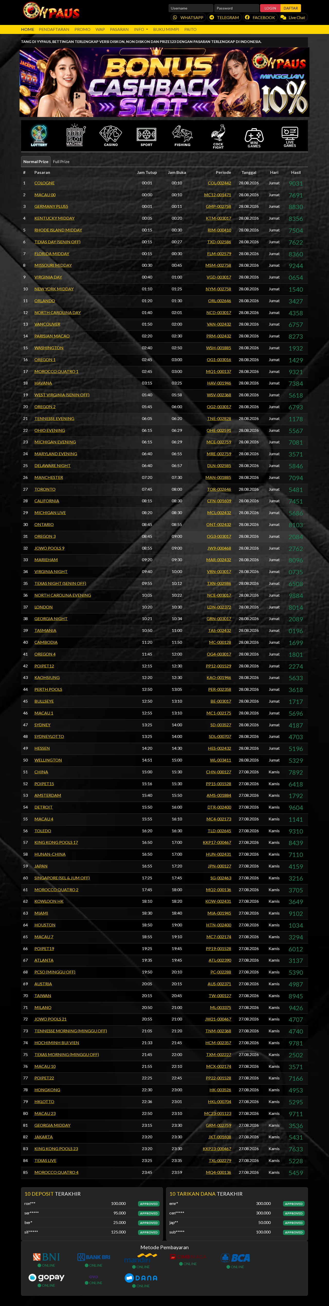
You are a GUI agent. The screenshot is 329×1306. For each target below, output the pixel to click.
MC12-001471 (217, 194)
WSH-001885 (218, 347)
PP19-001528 (218, 948)
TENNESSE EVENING (54, 418)
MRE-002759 (219, 453)
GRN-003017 (219, 618)
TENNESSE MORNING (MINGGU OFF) (70, 1030)
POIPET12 (44, 665)
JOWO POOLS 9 (49, 547)
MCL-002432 (219, 512)
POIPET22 (44, 1077)
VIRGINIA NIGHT (51, 571)
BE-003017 (221, 701)
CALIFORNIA (46, 500)
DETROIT (43, 806)
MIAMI (41, 912)
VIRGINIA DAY (48, 276)
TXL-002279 (220, 1160)
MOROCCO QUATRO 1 (56, 371)
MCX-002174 (218, 1066)
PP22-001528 (218, 1077)
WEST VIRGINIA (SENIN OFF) (61, 394)
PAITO (190, 29)
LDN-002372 (219, 606)
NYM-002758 (218, 288)
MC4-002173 (218, 818)
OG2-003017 (219, 406)
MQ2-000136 (218, 889)
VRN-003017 (219, 571)
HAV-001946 (219, 382)
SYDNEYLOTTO (49, 736)
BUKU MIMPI (166, 29)
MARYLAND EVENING (55, 453)
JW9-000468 (219, 547)
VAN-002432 (219, 323)
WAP (100, 29)
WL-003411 (220, 759)
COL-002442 (219, 182)
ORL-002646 (219, 300)
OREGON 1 (45, 359)
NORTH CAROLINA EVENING (62, 595)
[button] (39, 136)
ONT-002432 (218, 524)
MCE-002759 (218, 441)
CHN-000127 (218, 771)
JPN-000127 (219, 865)
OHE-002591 (219, 430)
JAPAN (41, 865)
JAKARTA (43, 1136)
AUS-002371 (219, 983)
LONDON (43, 606)
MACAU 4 (43, 818)
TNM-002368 (218, 1030)
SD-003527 (221, 724)
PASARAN (119, 29)
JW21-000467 (218, 1018)
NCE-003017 (219, 595)
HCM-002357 (218, 1042)
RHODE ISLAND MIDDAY (58, 229)
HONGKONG (47, 1089)
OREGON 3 (45, 536)
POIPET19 (44, 948)
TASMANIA (45, 630)
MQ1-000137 (218, 371)
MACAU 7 (43, 936)
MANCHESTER (48, 477)
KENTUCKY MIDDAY (54, 218)
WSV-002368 (219, 394)
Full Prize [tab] (61, 161)
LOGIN (270, 8)
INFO (139, 29)
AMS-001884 (219, 795)
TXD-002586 (219, 241)
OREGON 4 (45, 653)
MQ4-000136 (218, 1172)
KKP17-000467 (217, 842)
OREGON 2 (45, 406)
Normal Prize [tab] (35, 161)
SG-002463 (221, 877)
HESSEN (42, 748)
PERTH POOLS (48, 689)
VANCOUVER (47, 323)
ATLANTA (43, 960)
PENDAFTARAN (54, 29)
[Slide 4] (178, 110)
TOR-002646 (219, 489)
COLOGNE (44, 182)
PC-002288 (221, 971)
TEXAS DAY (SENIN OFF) (57, 241)
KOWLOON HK (48, 901)
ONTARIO (44, 524)
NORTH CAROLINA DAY (57, 312)
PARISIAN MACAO (52, 335)
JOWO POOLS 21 (50, 1018)
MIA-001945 (219, 912)
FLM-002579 (219, 253)
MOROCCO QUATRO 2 (56, 889)
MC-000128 (220, 642)
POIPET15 (44, 783)
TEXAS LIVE (45, 1160)
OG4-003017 (219, 653)
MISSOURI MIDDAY (53, 265)
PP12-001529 (218, 665)
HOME (27, 29)
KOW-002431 (218, 901)
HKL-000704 (219, 1101)
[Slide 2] (160, 110)
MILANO (42, 1007)
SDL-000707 (220, 736)
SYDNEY (42, 724)
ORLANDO (44, 300)
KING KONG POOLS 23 (56, 1148)
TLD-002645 (219, 830)
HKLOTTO (44, 1101)
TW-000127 (220, 995)
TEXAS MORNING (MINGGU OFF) (66, 1054)
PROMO (82, 29)
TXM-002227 (218, 1054)
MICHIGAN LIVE (50, 512)
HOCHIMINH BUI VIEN (56, 1042)
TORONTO (45, 489)
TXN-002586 (219, 583)
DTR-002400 (219, 806)
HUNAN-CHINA (50, 854)
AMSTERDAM (47, 795)
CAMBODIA (46, 642)
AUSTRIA (43, 983)
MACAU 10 (45, 1066)
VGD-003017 (219, 276)
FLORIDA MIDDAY (51, 253)
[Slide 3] (169, 110)
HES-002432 (219, 748)
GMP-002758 (218, 206)
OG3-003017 (219, 536)
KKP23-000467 (217, 1148)
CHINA (41, 771)
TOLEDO (42, 830)
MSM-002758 (218, 265)
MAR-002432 (218, 559)
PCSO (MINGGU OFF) (54, 971)
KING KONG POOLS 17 (56, 842)
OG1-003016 (219, 359)
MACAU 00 (45, 194)
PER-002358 (219, 689)
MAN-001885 (218, 477)
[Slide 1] (150, 110)
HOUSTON (45, 924)
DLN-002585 (219, 465)
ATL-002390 (220, 960)
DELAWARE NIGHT (52, 465)
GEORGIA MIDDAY (52, 1125)
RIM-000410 (219, 229)
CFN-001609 (219, 500)
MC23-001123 (217, 1113)
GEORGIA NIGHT (51, 618)
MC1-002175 (218, 712)
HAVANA (43, 382)
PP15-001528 (218, 783)
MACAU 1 (43, 712)
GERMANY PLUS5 (51, 206)
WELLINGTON (48, 759)
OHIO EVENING (49, 430)
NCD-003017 (218, 312)
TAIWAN (42, 995)
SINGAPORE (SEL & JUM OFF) (62, 877)
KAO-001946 (219, 677)
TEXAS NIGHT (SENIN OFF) (60, 583)
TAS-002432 (219, 630)
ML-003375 (220, 1007)
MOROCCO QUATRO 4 (56, 1172)
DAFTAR (291, 8)
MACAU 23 (45, 1113)
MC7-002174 (218, 936)
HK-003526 (220, 1089)
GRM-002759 (218, 1125)
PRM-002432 (218, 335)
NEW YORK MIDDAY (54, 288)
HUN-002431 (218, 854)
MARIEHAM (46, 559)
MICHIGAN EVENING (55, 441)
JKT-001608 (219, 1136)
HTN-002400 (218, 924)
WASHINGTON (48, 347)
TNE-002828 (219, 418)
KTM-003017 (218, 218)
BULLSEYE (44, 701)
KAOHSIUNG (47, 677)
